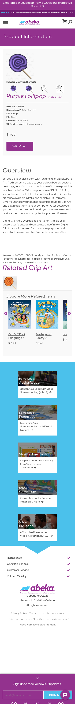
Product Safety (55, 613)
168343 (28, 255)
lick (29, 259)
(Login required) (35, 124)
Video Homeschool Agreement (37, 625)
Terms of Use (36, 613)
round (65, 259)
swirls (38, 262)
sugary (22, 262)
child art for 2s (50, 255)
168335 (19, 255)
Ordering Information (20, 619)
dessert (8, 259)
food (16, 259)
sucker (13, 262)
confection (65, 255)
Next (69, 313)
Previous (6, 313)
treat (45, 262)
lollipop (36, 259)
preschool (47, 259)
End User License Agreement (51, 619)
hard (23, 259)
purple (57, 259)
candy (37, 255)
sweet (30, 262)
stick (5, 262)
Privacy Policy (19, 613)
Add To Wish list (18, 124)
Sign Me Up (57, 695)
